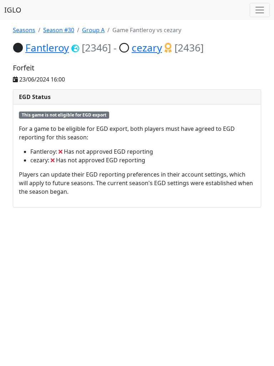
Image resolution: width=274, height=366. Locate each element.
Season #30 (58, 30)
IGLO (12, 10)
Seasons (24, 30)
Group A (93, 30)
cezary (147, 47)
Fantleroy (47, 47)
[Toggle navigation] (260, 10)
